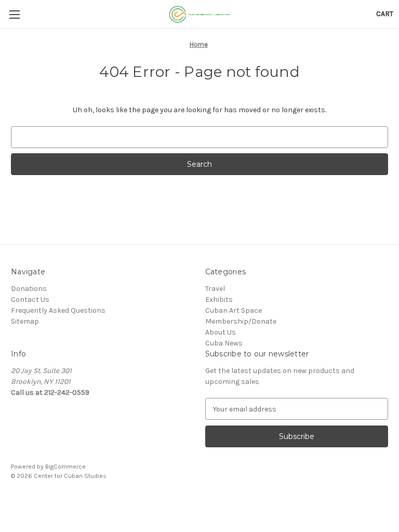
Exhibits (219, 299)
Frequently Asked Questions (58, 310)
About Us (220, 332)
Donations (29, 288)
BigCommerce (65, 466)
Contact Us (30, 299)
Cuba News (224, 343)
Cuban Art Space (233, 310)
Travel (215, 288)
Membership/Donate (240, 321)
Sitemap (25, 321)
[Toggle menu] (14, 14)
